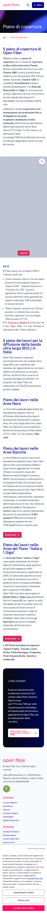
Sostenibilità (8, 817)
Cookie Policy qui (34, 878)
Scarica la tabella (17, 322)
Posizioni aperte (9, 835)
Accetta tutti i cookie (23, 908)
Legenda (24, 253)
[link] (12, 535)
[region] (23, 879)
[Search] (28, 5)
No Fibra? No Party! (11, 832)
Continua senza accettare (36, 848)
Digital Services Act (11, 820)
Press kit (6, 810)
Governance (8, 806)
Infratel (37, 326)
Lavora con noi (9, 842)
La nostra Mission (10, 803)
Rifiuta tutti (23, 900)
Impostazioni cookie (23, 892)
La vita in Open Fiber (11, 839)
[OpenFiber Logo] (11, 5)
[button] (38, 5)
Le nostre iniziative (10, 813)
